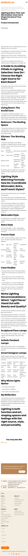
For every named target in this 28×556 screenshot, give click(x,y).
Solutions (3, 499)
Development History (19, 499)
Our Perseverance (18, 501)
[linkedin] (18, 554)
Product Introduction (17, 7)
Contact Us (3, 506)
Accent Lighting (4, 518)
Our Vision (16, 498)
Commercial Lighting (5, 514)
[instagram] (16, 554)
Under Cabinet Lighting (6, 516)
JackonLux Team (18, 503)
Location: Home (4, 7)
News (10, 7)
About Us (3, 503)
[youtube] (14, 554)
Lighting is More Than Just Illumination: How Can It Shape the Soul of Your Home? (13, 9)
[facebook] (9, 554)
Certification (17, 505)
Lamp (2, 513)
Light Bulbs (3, 511)
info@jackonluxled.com (13, 486)
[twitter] (11, 554)
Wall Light (3, 520)
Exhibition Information (19, 513)
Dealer (2, 501)
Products (3, 498)
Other (2, 523)
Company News (17, 511)
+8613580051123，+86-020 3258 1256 (16, 487)
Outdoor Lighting (5, 521)
